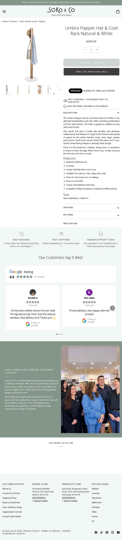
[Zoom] (31, 54)
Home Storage (9, 21)
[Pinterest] (107, 532)
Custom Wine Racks (11, 516)
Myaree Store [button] (40, 484)
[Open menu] (6, 11)
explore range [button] (100, 484)
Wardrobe (96, 498)
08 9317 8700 (40, 500)
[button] (91, 72)
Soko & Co (10, 531)
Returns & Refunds (11, 502)
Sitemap (66, 531)
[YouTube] (118, 532)
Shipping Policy (9, 498)
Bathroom (97, 502)
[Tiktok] (101, 532)
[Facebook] (96, 532)
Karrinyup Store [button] (71, 484)
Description (70, 112)
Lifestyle (96, 507)
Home (95, 516)
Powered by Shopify (13, 533)
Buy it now (91, 81)
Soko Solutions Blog (12, 507)
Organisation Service (12, 511)
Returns (68, 214)
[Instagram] (112, 532)
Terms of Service (50, 531)
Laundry (96, 493)
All (93, 521)
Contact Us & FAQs (11, 493)
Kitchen (95, 488)
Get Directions (39, 497)
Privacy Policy (31, 531)
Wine (94, 511)
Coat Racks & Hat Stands (32, 21)
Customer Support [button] (13, 484)
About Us (6, 488)
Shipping (68, 207)
